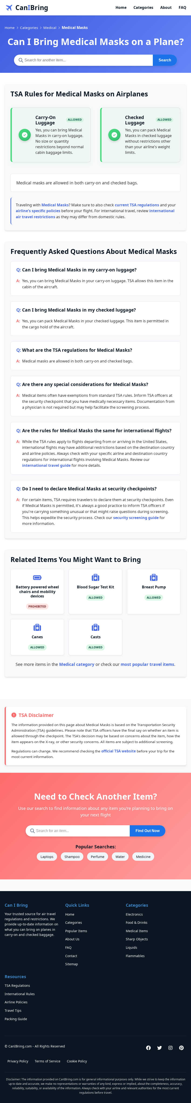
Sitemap (71, 964)
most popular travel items (147, 664)
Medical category (76, 664)
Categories (143, 7)
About (166, 7)
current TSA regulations (137, 204)
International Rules (20, 994)
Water (120, 856)
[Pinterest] (181, 1048)
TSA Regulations (17, 985)
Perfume (97, 856)
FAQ (182, 7)
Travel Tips (13, 1010)
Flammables (135, 956)
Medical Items (137, 931)
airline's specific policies (38, 210)
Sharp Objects (137, 939)
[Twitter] (159, 1048)
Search (165, 60)
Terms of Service (47, 1061)
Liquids (131, 947)
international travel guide (46, 465)
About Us (72, 939)
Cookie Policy (77, 1061)
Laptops (47, 856)
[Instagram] (170, 1048)
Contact (71, 956)
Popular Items (76, 931)
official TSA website (118, 751)
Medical (49, 27)
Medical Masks (55, 204)
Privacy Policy (17, 1061)
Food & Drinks (136, 922)
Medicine (143, 856)
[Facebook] (148, 1048)
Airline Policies (16, 1002)
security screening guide (136, 517)
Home (121, 7)
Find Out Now (148, 831)
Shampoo (72, 856)
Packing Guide (16, 1019)
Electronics (134, 914)
